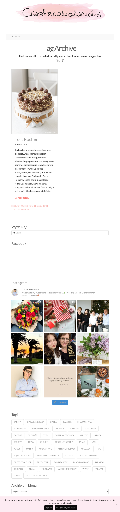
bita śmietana (84, 422)
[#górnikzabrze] (60, 349)
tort (45, 206)
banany (17, 422)
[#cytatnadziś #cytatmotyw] (60, 381)
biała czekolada (35, 422)
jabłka (97, 435)
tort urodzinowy (20, 209)
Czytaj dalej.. (22, 197)
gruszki (84, 435)
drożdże (32, 435)
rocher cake (35, 206)
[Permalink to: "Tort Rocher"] (35, 101)
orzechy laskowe (88, 455)
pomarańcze (60, 462)
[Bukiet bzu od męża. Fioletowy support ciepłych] (93, 349)
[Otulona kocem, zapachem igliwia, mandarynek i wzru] (93, 381)
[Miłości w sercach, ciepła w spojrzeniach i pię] (93, 316)
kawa (93, 442)
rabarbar (100, 462)
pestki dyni (42, 462)
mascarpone (45, 449)
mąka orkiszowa (22, 455)
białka (53, 422)
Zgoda (49, 507)
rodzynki (18, 469)
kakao (82, 442)
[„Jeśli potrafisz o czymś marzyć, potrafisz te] (27, 381)
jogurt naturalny (63, 442)
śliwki (17, 475)
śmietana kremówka (36, 475)
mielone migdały (66, 449)
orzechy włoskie (22, 462)
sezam (32, 469)
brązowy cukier (40, 429)
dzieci (46, 435)
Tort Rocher (26, 139)
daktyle (18, 435)
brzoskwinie (20, 429)
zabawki (99, 469)
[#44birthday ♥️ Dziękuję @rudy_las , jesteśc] (27, 316)
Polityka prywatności (66, 507)
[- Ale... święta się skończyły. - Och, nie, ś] (60, 316)
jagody (18, 442)
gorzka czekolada (64, 435)
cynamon (60, 429)
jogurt (44, 442)
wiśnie (86, 469)
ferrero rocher (19, 206)
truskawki (46, 469)
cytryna (74, 429)
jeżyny (30, 442)
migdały (85, 449)
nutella (69, 455)
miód (98, 449)
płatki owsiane (81, 462)
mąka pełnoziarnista (48, 455)
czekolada (90, 429)
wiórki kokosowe (67, 469)
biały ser (67, 422)
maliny (29, 449)
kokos (17, 449)
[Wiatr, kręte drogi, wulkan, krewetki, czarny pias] (27, 349)
